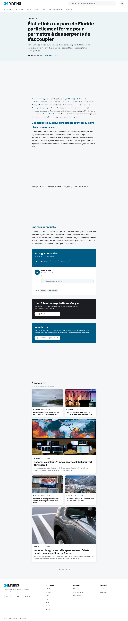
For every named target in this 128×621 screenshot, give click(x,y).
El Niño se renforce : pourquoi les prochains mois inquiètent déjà (46, 413)
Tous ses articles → (46, 276)
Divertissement (54, 9)
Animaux (43, 290)
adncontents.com (21, 618)
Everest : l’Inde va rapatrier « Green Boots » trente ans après (80, 500)
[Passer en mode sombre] (122, 3)
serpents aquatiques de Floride (47, 108)
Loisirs (67, 9)
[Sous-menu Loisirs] (71, 9)
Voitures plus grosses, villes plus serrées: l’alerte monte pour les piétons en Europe (61, 552)
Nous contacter (78, 592)
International (33, 18)
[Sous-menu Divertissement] (61, 9)
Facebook (44, 262)
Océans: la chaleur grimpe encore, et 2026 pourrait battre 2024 (63, 463)
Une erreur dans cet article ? (54, 281)
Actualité (7, 9)
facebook (45, 186)
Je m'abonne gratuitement (48, 338)
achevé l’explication (44, 114)
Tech (43, 9)
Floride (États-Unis (75, 99)
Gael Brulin (31, 55)
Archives (103, 589)
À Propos (76, 589)
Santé (29, 9)
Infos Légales (77, 595)
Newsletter (104, 592)
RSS (7, 596)
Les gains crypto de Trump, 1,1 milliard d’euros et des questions (79, 413)
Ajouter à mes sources (48, 314)
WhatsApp (64, 262)
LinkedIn (54, 262)
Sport (36, 9)
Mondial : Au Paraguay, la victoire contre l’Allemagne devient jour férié (46, 501)
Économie (20, 9)
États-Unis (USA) (53, 290)
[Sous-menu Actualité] (12, 9)
